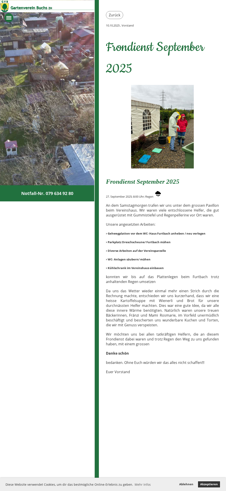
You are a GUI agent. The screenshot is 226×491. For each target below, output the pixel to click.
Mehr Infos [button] (143, 484)
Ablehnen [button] (186, 484)
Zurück (114, 15)
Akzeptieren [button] (209, 484)
